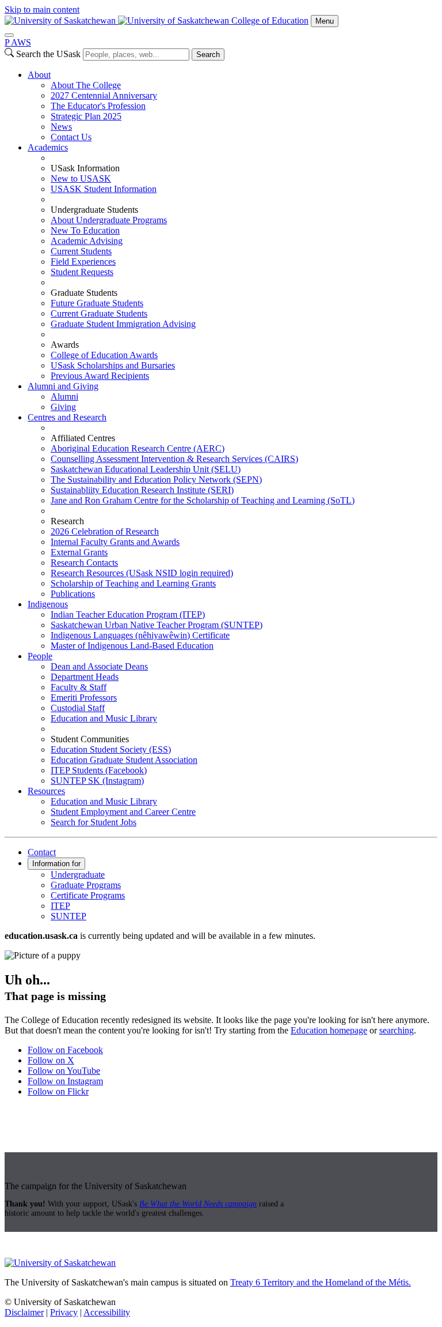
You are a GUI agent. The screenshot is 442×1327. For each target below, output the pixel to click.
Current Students (81, 251)
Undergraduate (78, 874)
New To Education (85, 230)
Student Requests (82, 272)
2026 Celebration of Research (105, 531)
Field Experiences (83, 261)
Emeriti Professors (84, 697)
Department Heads (85, 677)
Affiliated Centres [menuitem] (83, 438)
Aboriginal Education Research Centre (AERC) (137, 448)
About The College (86, 85)
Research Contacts (84, 562)
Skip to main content (42, 9)
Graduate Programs (86, 885)
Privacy (64, 1312)
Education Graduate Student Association (124, 760)
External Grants (79, 552)
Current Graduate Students (99, 313)
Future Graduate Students (97, 303)
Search (208, 54)
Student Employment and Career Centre (123, 812)
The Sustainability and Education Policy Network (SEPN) (156, 479)
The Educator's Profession (98, 106)
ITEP (60, 906)
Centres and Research (67, 417)
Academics (48, 147)
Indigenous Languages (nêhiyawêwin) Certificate (140, 635)
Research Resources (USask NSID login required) (142, 573)
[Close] (9, 35)
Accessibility (106, 1312)
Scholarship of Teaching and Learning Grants (133, 583)
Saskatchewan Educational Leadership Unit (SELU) (146, 469)
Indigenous (48, 604)
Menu (324, 21)
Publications (73, 594)
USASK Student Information (104, 189)
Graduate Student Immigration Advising (123, 324)
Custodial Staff (78, 708)
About (39, 75)
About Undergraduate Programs (109, 220)
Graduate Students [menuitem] (84, 293)
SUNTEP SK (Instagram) (97, 780)
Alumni (64, 396)
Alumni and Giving (63, 386)
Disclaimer (24, 1312)
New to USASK (81, 178)
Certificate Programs (88, 895)
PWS (18, 42)
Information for (56, 863)
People (40, 656)
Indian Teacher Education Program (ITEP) (128, 614)
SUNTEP (68, 916)
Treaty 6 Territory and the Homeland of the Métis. (320, 1282)
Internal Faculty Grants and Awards (115, 542)
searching (396, 1030)
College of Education (269, 20)
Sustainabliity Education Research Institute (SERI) (142, 490)
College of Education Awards (104, 355)
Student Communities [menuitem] (90, 739)
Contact (42, 852)
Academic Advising (87, 241)
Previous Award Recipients (100, 376)
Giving (63, 407)
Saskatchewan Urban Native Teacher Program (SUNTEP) (156, 625)
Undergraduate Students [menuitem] (94, 210)
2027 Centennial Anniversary (104, 95)
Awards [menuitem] (65, 344)
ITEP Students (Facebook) (99, 770)
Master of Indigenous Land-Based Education (132, 646)
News (61, 126)
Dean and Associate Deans (99, 666)
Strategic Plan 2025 (86, 116)
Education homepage (329, 1030)
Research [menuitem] (67, 521)
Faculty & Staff (78, 687)
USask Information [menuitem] (85, 168)
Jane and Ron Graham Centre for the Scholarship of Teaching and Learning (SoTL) (203, 500)
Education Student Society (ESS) (111, 749)
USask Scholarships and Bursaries (113, 365)
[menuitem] (232, 106)
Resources (46, 791)
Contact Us (71, 137)
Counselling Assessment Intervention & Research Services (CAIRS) (174, 459)
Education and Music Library (104, 718)
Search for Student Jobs (93, 822)
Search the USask (48, 54)
